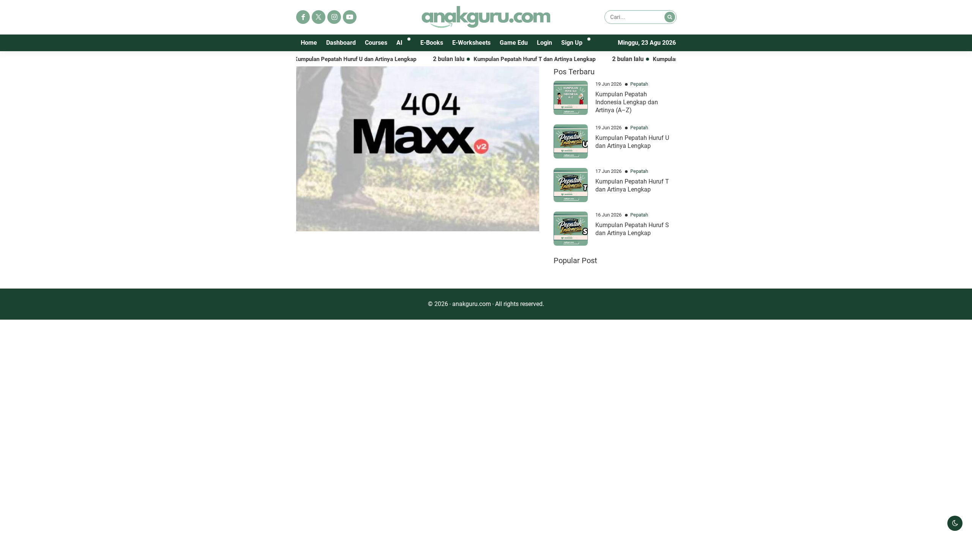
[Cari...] (669, 17)
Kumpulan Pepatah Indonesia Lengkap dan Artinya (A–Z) (626, 102)
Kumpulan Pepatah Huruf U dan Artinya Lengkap (339, 59)
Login (544, 42)
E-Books (431, 42)
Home (309, 42)
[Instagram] (334, 17)
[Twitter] (318, 17)
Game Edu (514, 42)
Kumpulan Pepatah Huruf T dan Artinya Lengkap (518, 59)
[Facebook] (303, 17)
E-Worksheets (471, 42)
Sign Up (571, 42)
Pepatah (639, 84)
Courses (376, 42)
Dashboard (341, 42)
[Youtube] (350, 17)
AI (399, 42)
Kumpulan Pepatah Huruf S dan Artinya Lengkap (632, 229)
